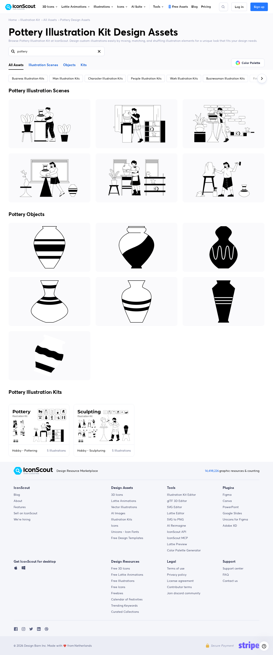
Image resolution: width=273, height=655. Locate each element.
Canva (227, 501)
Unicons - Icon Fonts (125, 532)
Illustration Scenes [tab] (43, 65)
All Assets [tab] (16, 65)
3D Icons (117, 495)
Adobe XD (230, 525)
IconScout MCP (177, 538)
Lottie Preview (177, 544)
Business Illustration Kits (28, 78)
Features (20, 507)
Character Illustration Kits (105, 78)
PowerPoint (231, 507)
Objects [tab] (69, 65)
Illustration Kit (30, 20)
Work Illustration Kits (184, 78)
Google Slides (232, 513)
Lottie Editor (175, 513)
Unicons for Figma (235, 519)
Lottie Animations (123, 501)
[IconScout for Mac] (16, 569)
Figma (227, 495)
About (18, 501)
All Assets (50, 20)
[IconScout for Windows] (23, 569)
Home (13, 20)
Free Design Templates (127, 538)
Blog (17, 495)
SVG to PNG (175, 519)
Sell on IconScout (25, 513)
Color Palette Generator (184, 550)
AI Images (118, 513)
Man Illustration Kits (66, 78)
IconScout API (176, 532)
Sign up (259, 7)
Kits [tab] (84, 65)
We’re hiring (22, 519)
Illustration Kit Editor (181, 495)
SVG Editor (174, 507)
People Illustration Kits (146, 78)
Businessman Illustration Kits (225, 78)
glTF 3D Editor (177, 501)
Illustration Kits (121, 519)
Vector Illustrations (124, 507)
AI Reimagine (176, 525)
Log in (239, 7)
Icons (114, 525)
